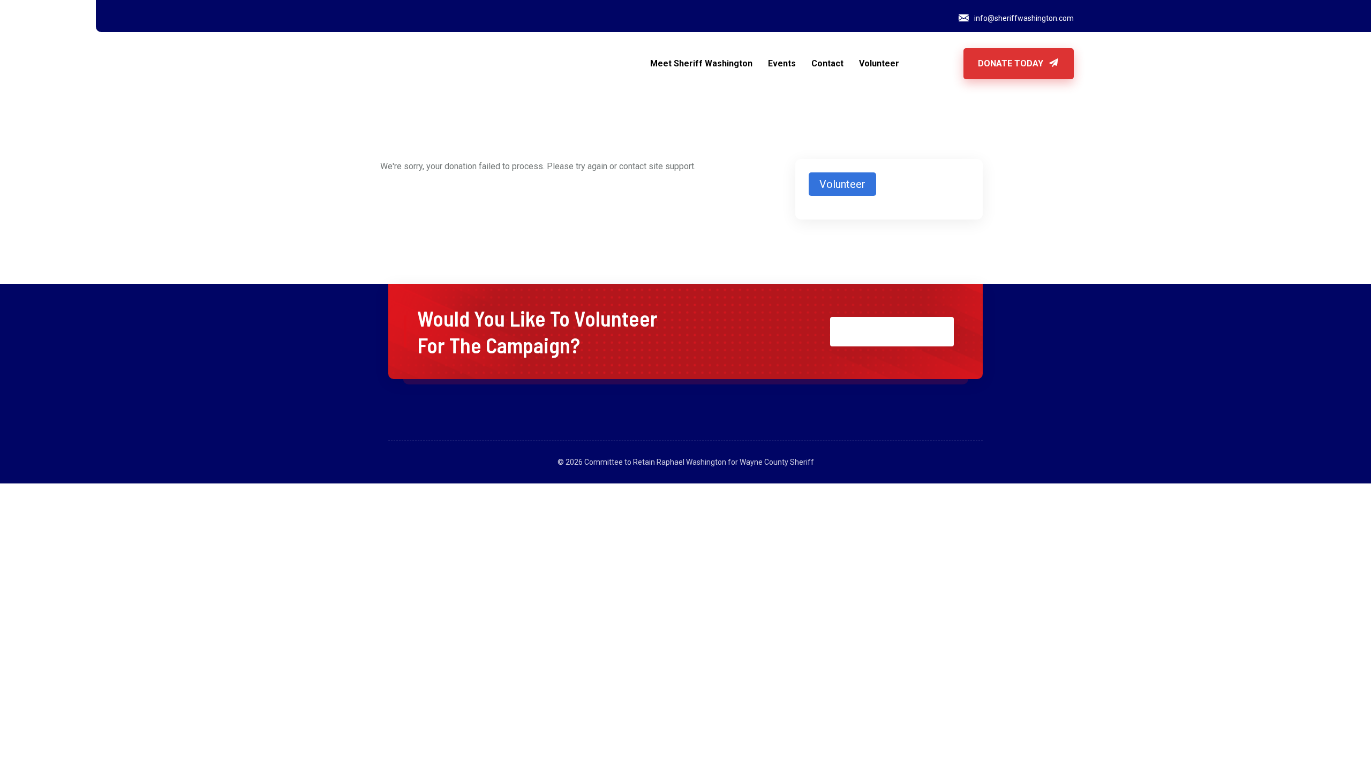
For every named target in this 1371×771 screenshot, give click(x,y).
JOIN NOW (884, 332)
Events (782, 63)
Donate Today (1011, 63)
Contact (827, 63)
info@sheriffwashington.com (1024, 18)
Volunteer (879, 63)
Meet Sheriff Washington (701, 63)
